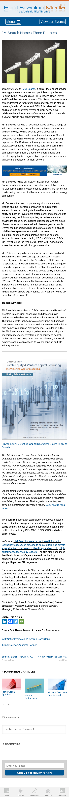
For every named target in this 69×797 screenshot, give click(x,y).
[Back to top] (63, 782)
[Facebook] (10, 621)
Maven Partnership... (32, 696)
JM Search (29, 88)
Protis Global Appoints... (8, 693)
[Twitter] (15, 621)
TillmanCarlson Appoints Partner (19, 645)
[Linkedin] (4, 621)
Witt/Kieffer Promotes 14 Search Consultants (26, 638)
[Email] (21, 621)
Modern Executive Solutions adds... (57, 693)
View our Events (53, 22)
